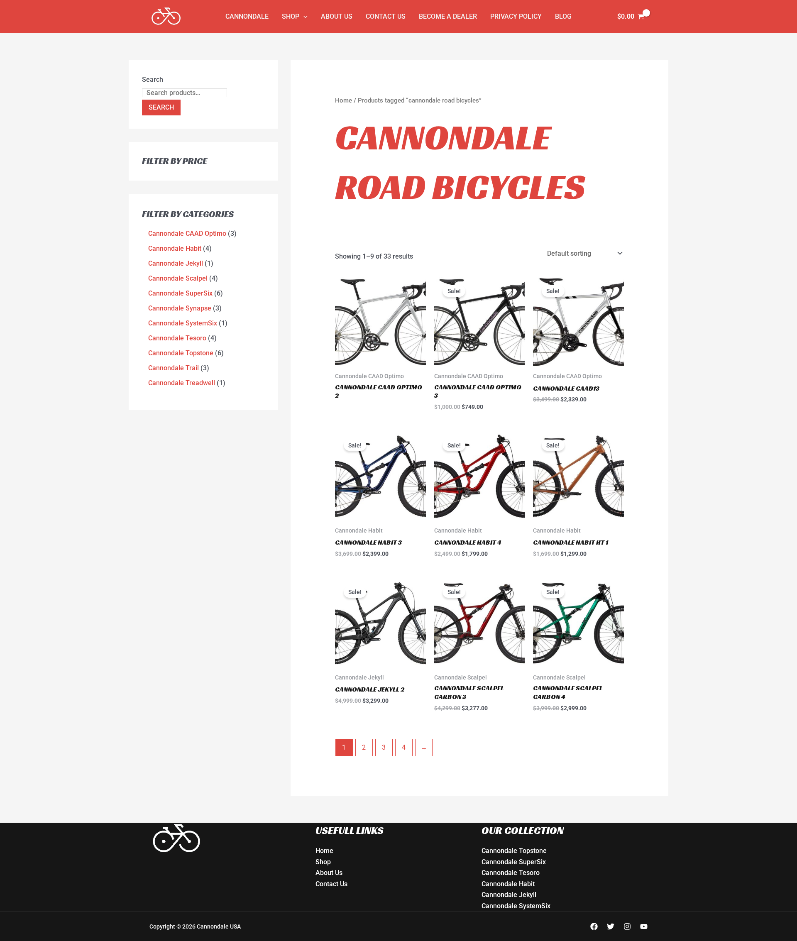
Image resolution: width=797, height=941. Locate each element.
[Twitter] (610, 926)
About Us (336, 16)
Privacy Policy (516, 16)
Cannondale (247, 16)
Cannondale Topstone (514, 851)
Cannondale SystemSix (516, 906)
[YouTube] (644, 926)
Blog (563, 16)
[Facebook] (594, 926)
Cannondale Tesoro (511, 873)
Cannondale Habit (508, 884)
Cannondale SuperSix (514, 862)
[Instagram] (627, 926)
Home (343, 100)
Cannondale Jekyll (509, 895)
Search (152, 79)
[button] (303, 16)
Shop (290, 16)
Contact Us (386, 16)
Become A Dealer (448, 16)
